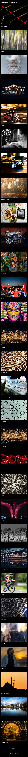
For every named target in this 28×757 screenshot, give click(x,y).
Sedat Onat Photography (9, 3)
